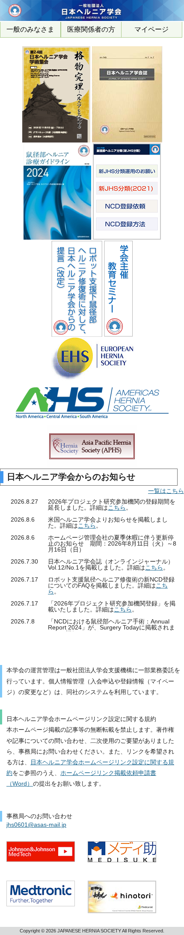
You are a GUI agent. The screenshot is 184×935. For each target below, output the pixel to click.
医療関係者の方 (91, 29)
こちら (117, 507)
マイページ (151, 29)
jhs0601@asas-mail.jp (36, 824)
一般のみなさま (30, 29)
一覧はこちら (166, 490)
